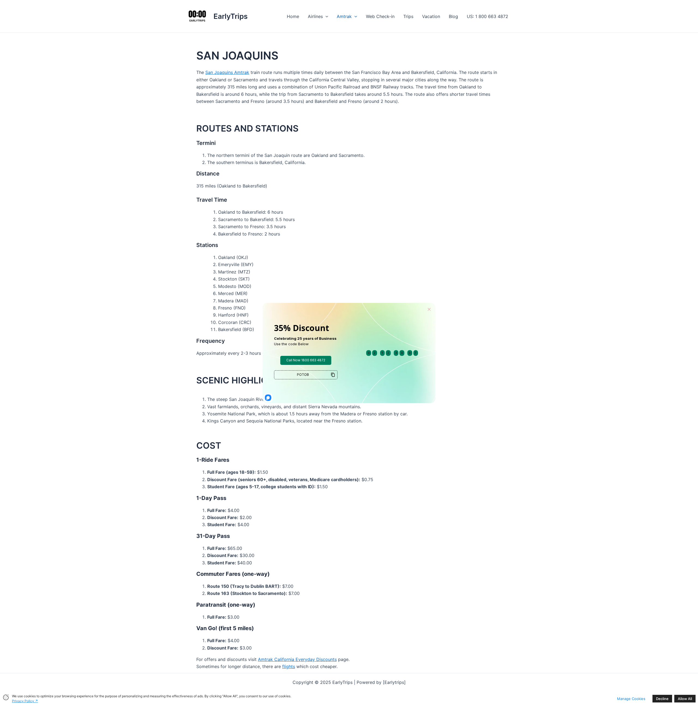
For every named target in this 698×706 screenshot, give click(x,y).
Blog (453, 16)
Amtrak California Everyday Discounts (297, 659)
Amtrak (344, 16)
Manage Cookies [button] (631, 698)
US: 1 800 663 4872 (487, 16)
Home (293, 16)
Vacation (431, 16)
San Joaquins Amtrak (227, 72)
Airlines (315, 16)
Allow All (685, 698)
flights (288, 666)
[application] (325, 16)
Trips (408, 16)
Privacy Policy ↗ (25, 701)
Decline (662, 698)
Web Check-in (380, 16)
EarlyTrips (230, 16)
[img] (5, 697)
